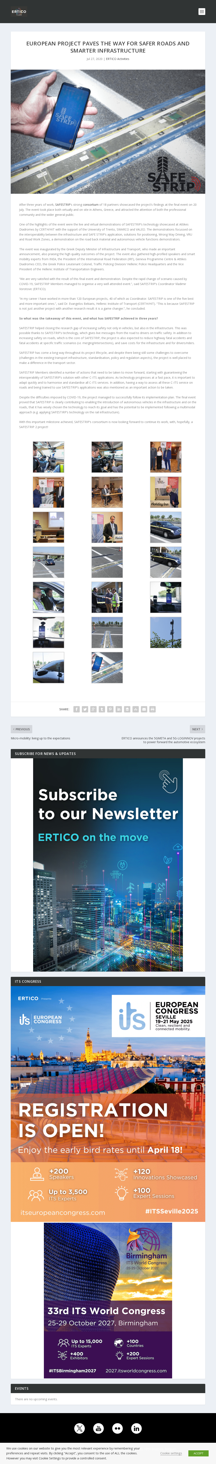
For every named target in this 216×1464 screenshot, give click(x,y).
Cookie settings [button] (171, 1453)
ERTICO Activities (117, 59)
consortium (91, 205)
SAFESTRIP (62, 205)
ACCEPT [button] (198, 1453)
